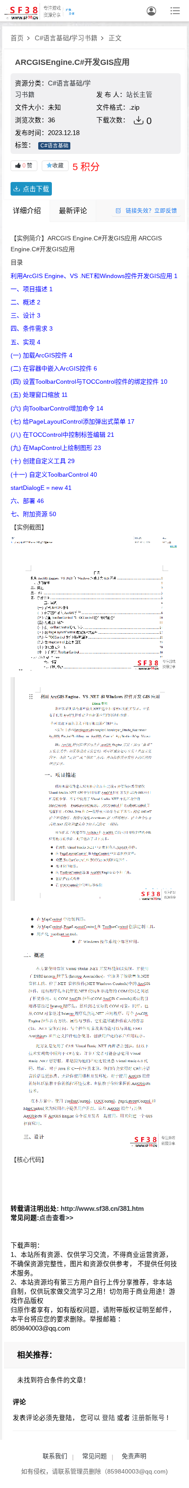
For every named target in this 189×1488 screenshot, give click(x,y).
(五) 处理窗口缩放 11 (39, 394)
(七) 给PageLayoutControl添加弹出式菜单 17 (72, 421)
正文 (115, 38)
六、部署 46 (27, 500)
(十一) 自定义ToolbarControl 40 (54, 474)
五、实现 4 (25, 342)
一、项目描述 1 (32, 289)
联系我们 (55, 1455)
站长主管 (139, 94)
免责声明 (134, 1455)
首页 (17, 38)
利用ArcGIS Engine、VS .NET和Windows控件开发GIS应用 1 (94, 275)
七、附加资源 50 (33, 513)
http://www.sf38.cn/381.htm (102, 1208)
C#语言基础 (52, 38)
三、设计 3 (25, 315)
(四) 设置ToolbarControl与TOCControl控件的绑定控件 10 (89, 381)
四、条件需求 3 (32, 328)
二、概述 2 (25, 302)
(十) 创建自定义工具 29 (43, 460)
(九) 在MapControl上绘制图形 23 (56, 447)
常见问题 (94, 1455)
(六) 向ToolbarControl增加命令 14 (57, 408)
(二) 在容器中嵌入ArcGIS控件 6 (54, 368)
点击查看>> (56, 1217)
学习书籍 (84, 38)
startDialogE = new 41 (41, 487)
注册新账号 (148, 1417)
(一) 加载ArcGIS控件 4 (42, 355)
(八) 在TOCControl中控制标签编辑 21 (62, 434)
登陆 (108, 1417)
